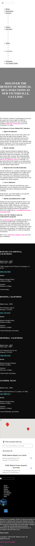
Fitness (8, 27)
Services (8, 13)
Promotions (9, 11)
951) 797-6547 (5, 313)
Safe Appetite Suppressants (18, 23)
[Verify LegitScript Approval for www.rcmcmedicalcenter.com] (3, 505)
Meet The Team (14, 47)
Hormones (12, 21)
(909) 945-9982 (5, 272)
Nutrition (12, 17)
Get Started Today (12, 63)
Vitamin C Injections (16, 39)
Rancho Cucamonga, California (20, 55)
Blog (11, 49)
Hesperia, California (16, 57)
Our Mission (13, 45)
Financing (9, 61)
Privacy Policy (4, 532)
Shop (5, 496)
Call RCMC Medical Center (16, 235)
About (8, 43)
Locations (7, 494)
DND (13, 542)
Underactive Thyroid (16, 25)
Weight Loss (13, 15)
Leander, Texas (14, 59)
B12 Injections (14, 31)
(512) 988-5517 (5, 394)
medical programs (8, 220)
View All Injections (15, 41)
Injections (9, 29)
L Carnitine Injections (16, 33)
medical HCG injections (12, 123)
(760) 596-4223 (5, 355)
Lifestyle (12, 19)
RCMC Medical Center (9, 159)
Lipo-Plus (12, 35)
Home (8, 9)
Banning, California (16, 53)
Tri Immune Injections (16, 37)
